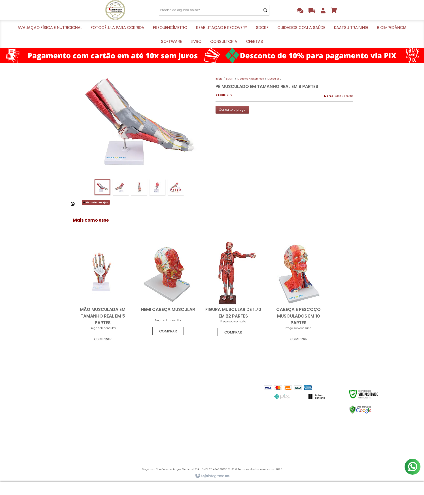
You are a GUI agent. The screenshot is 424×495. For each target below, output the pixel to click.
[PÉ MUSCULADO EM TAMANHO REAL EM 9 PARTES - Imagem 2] (121, 187)
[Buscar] (265, 10)
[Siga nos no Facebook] (186, 388)
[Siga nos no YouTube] (200, 388)
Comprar (103, 338)
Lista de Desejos (96, 202)
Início (219, 78)
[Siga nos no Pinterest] (229, 388)
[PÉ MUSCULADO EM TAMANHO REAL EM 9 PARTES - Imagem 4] (157, 187)
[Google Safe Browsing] (369, 409)
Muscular (273, 78)
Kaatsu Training (110, 421)
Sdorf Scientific (344, 96)
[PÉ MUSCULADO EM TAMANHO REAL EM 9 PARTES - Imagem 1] (102, 187)
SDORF (230, 78)
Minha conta (25, 393)
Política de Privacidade (33, 415)
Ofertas (104, 449)
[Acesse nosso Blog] (244, 388)
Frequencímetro (111, 399)
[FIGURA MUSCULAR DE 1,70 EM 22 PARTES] (233, 289)
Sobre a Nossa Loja (30, 399)
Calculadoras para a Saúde (37, 427)
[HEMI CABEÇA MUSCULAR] (168, 289)
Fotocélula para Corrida (117, 393)
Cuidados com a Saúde (117, 415)
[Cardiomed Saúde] (115, 10)
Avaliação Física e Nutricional (121, 388)
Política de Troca (29, 421)
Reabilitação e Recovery (117, 404)
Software (105, 432)
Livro (101, 438)
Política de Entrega (30, 410)
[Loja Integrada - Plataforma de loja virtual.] (212, 476)
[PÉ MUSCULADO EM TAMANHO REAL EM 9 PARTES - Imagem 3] (139, 187)
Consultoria (107, 443)
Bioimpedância (110, 427)
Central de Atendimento (34, 404)
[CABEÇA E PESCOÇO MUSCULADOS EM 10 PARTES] (298, 292)
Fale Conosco (26, 388)
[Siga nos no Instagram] (215, 388)
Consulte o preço (232, 109)
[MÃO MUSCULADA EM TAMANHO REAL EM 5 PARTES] (102, 292)
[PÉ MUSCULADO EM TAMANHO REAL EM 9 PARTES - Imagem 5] (176, 187)
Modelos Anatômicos (250, 78)
